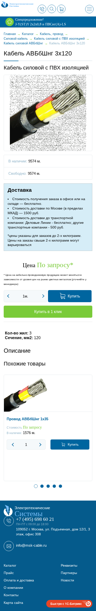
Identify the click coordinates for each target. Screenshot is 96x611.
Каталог (10, 565)
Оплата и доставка (19, 580)
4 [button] (54, 486)
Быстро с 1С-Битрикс (66, 603)
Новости (67, 580)
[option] (48, 432)
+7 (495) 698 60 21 (35, 519)
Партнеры (69, 573)
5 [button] (60, 486)
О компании (13, 588)
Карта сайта (13, 603)
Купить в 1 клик (48, 312)
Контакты (11, 595)
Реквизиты (69, 565)
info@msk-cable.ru (31, 545)
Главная (10, 34)
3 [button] (48, 486)
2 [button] (42, 486)
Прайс (9, 573)
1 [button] (35, 486)
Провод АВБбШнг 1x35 (27, 419)
